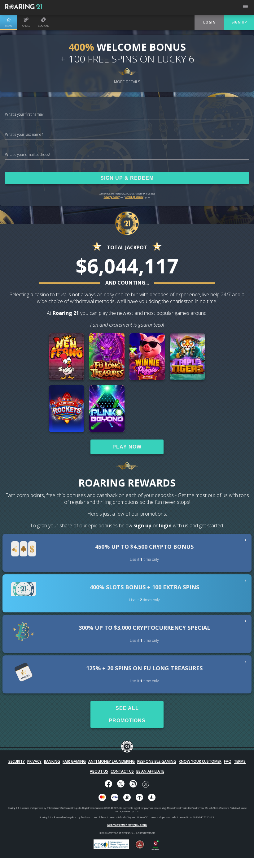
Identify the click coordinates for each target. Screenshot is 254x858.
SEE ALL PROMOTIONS (127, 714)
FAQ (227, 761)
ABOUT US (99, 771)
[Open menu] (245, 7)
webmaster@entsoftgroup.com (127, 824)
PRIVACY (34, 761)
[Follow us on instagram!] (133, 784)
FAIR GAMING (74, 761)
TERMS (240, 761)
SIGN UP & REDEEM (127, 178)
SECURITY (16, 761)
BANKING (52, 761)
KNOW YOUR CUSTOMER (200, 761)
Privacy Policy (112, 197)
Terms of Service (134, 197)
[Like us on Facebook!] (108, 784)
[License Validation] (155, 848)
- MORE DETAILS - (127, 81)
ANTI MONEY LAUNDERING (111, 761)
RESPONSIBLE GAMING (156, 761)
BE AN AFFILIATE (150, 771)
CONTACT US (122, 771)
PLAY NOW (127, 446)
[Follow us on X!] (121, 784)
